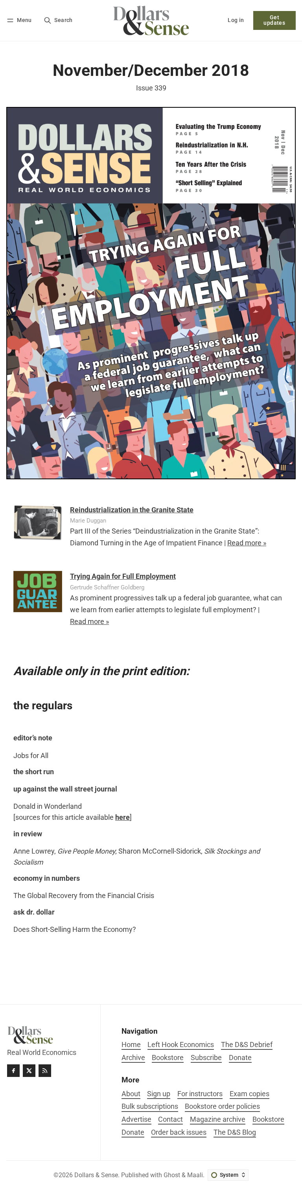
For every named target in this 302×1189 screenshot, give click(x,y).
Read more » (246, 543)
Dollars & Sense (96, 1175)
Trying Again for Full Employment (123, 576)
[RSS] (45, 1070)
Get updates (274, 20)
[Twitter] (29, 1070)
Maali (195, 1175)
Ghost (172, 1175)
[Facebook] (13, 1070)
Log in (236, 20)
